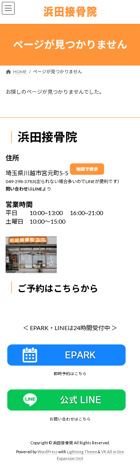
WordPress (47, 452)
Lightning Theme (82, 452)
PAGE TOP (128, 449)
